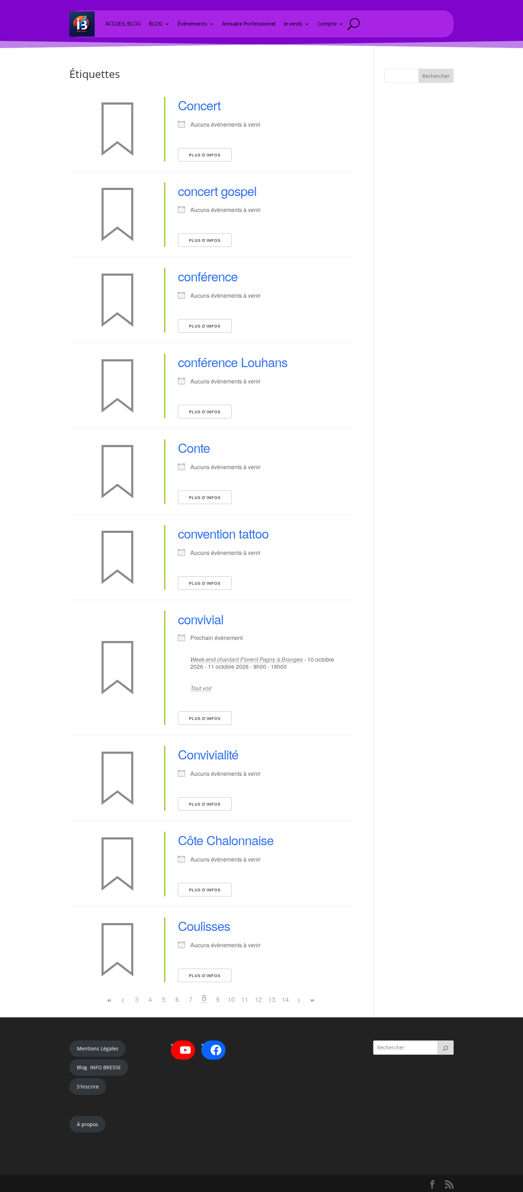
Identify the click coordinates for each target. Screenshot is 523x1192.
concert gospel (217, 190)
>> (312, 1000)
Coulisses (204, 925)
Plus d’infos (205, 155)
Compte (327, 24)
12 (258, 999)
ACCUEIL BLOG (123, 24)
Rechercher (436, 76)
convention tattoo (223, 533)
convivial (200, 619)
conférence (208, 276)
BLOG (156, 24)
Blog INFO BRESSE (99, 1067)
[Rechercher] (445, 1047)
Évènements (192, 24)
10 (231, 999)
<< (109, 1000)
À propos (87, 1124)
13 (271, 999)
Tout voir (201, 688)
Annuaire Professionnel (248, 24)
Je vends (292, 24)
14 (285, 999)
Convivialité (208, 754)
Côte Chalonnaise (226, 840)
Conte (194, 447)
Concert (199, 105)
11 (244, 999)
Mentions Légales (97, 1048)
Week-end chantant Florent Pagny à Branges (246, 659)
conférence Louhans (232, 362)
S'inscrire (88, 1086)
